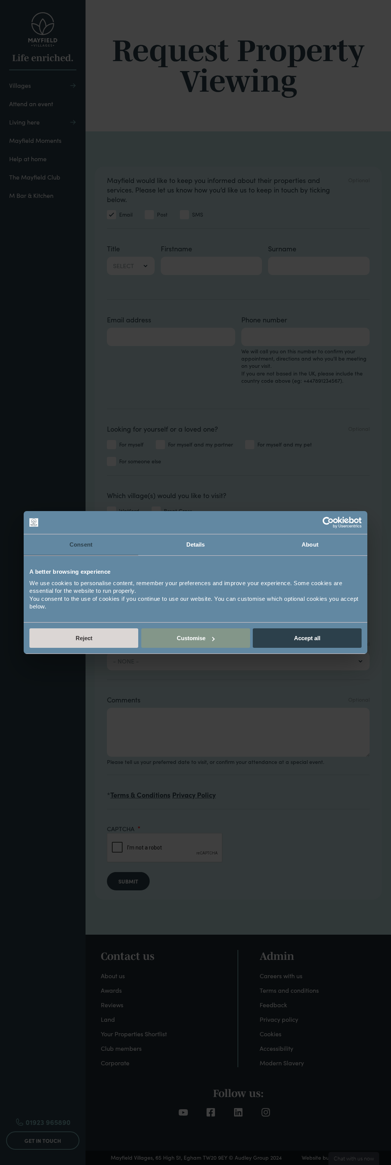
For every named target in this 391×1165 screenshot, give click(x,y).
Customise (191, 638)
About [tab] (310, 544)
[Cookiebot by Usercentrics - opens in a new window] (328, 522)
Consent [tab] (80, 544)
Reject (84, 638)
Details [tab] (195, 544)
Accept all (307, 638)
